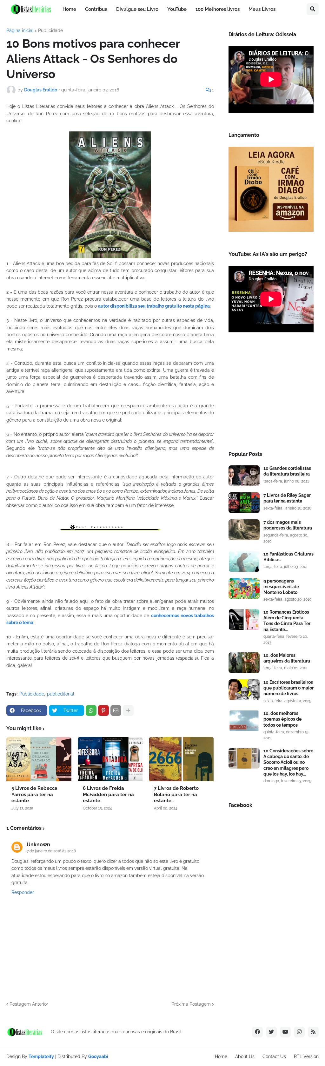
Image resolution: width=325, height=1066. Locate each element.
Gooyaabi (98, 1056)
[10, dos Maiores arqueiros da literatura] (244, 662)
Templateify (41, 1056)
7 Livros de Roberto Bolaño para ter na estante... (176, 794)
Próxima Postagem (191, 1004)
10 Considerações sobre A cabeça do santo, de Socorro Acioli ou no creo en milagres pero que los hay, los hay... (288, 762)
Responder (22, 892)
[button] (313, 9)
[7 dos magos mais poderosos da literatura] (244, 529)
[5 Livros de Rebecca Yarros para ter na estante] (38, 759)
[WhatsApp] (91, 710)
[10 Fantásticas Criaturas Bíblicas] (244, 561)
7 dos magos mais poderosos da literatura (287, 525)
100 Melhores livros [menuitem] (218, 9)
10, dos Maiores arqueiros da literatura (286, 658)
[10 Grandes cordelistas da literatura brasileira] (244, 475)
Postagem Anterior (29, 1004)
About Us (245, 1056)
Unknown (38, 845)
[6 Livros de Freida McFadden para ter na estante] (110, 759)
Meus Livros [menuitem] (262, 9)
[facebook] (257, 1032)
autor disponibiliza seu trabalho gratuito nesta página (154, 306)
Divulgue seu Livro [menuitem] (137, 9)
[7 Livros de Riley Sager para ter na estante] (244, 502)
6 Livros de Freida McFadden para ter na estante (108, 794)
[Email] (115, 710)
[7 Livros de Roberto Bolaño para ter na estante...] (181, 759)
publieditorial (60, 693)
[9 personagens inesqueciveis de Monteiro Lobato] (244, 588)
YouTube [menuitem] (177, 9)
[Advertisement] (271, 393)
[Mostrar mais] (128, 710)
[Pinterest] (103, 710)
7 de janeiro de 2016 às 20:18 (51, 851)
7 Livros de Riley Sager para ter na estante (287, 498)
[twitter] (271, 1032)
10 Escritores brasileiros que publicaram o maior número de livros (288, 688)
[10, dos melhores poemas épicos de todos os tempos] (244, 720)
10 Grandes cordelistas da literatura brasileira (287, 471)
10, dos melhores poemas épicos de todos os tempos (282, 719)
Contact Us (274, 1056)
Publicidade (50, 30)
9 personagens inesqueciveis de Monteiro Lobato (281, 586)
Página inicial (20, 30)
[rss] (313, 1032)
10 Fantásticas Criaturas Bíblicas (288, 556)
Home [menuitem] (69, 9)
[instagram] (299, 1032)
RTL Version (306, 1056)
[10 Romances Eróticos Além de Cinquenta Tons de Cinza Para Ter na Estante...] (244, 619)
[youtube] (285, 1032)
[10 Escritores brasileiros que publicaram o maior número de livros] (244, 689)
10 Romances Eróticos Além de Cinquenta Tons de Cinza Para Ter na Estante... (286, 621)
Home (221, 1056)
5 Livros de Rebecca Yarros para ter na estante (34, 794)
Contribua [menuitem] (96, 9)
